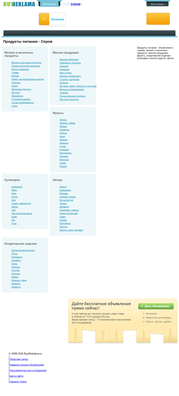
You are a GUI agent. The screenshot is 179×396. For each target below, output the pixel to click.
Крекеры (16, 267)
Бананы (63, 140)
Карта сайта (16, 376)
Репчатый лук (66, 200)
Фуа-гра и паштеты (69, 99)
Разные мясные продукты (72, 96)
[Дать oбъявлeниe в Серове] (158, 19)
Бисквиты (16, 260)
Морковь (64, 193)
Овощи (63, 187)
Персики (64, 156)
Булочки (16, 270)
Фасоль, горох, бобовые (71, 230)
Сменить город (18, 381)
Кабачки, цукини (68, 197)
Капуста (64, 227)
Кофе (14, 217)
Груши (63, 146)
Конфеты (16, 287)
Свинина (64, 66)
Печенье (16, 274)
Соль (14, 223)
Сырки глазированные (23, 102)
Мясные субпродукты (70, 76)
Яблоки (63, 126)
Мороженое (17, 96)
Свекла (63, 220)
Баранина (65, 69)
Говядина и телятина (70, 63)
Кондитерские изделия (23, 250)
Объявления (49, 4)
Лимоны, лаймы (67, 123)
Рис (13, 220)
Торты (15, 254)
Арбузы (63, 133)
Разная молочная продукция (26, 66)
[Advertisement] (31, 323)
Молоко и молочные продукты (26, 62)
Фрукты (63, 120)
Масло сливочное (20, 69)
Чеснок (63, 203)
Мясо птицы (66, 73)
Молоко (15, 76)
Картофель (65, 223)
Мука (14, 193)
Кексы (14, 264)
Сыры (14, 106)
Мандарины (65, 153)
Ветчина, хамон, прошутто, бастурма (78, 86)
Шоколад (16, 284)
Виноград (64, 160)
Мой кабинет (157, 4)
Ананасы (64, 143)
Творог (15, 86)
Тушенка (64, 93)
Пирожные (17, 257)
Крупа (14, 197)
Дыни (62, 136)
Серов (75, 4)
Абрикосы (64, 130)
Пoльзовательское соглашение (27, 370)
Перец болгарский (69, 213)
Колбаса (64, 83)
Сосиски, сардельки (69, 79)
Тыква (62, 217)
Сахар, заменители (21, 203)
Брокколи (64, 207)
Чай (13, 210)
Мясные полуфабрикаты (72, 89)
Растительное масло (22, 213)
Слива (63, 163)
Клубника (64, 150)
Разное (63, 166)
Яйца (14, 190)
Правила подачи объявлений (26, 364)
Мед (14, 200)
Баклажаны (65, 190)
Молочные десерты (21, 89)
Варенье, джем (19, 280)
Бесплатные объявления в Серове (19, 4)
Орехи (15, 207)
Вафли (15, 277)
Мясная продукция (69, 59)
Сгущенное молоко (21, 99)
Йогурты (16, 92)
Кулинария (17, 187)
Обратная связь (18, 359)
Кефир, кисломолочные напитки (28, 79)
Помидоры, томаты (69, 210)
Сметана (16, 82)
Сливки (15, 72)
